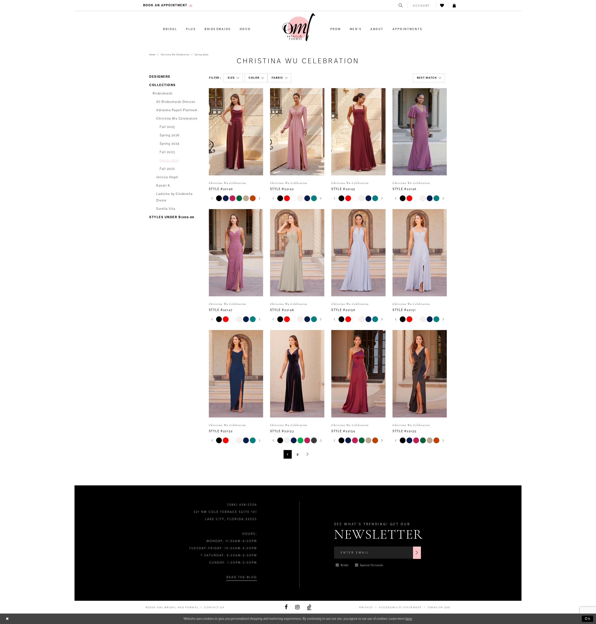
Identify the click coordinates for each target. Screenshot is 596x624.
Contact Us (214, 607)
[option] (236, 145)
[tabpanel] (219, 198)
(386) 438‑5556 (242, 505)
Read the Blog (242, 577)
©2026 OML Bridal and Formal (172, 607)
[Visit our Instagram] (297, 607)
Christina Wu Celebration (175, 54)
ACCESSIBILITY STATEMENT (400, 607)
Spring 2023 (201, 54)
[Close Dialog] (7, 619)
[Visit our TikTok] (309, 607)
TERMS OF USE (438, 607)
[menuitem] (168, 5)
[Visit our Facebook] (286, 607)
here (409, 619)
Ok (588, 619)
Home (152, 54)
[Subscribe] (417, 553)
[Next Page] (308, 454)
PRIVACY (366, 607)
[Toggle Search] (401, 5)
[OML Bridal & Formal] (298, 27)
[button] (421, 5)
